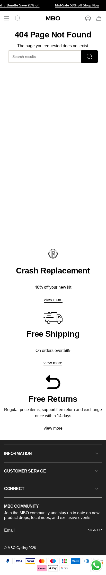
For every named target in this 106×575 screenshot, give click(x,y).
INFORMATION (18, 453)
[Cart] (98, 18)
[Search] (89, 56)
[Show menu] (7, 18)
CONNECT (14, 488)
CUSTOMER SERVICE (25, 471)
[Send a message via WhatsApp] (96, 565)
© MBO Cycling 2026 (20, 548)
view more (53, 299)
